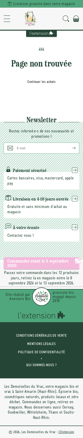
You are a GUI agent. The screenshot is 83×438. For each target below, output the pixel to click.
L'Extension (66, 431)
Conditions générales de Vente (41, 335)
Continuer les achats (41, 81)
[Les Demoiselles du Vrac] (30, 18)
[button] (7, 19)
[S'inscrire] (70, 148)
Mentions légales (41, 343)
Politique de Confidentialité (41, 352)
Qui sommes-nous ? (41, 364)
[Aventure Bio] (41, 296)
